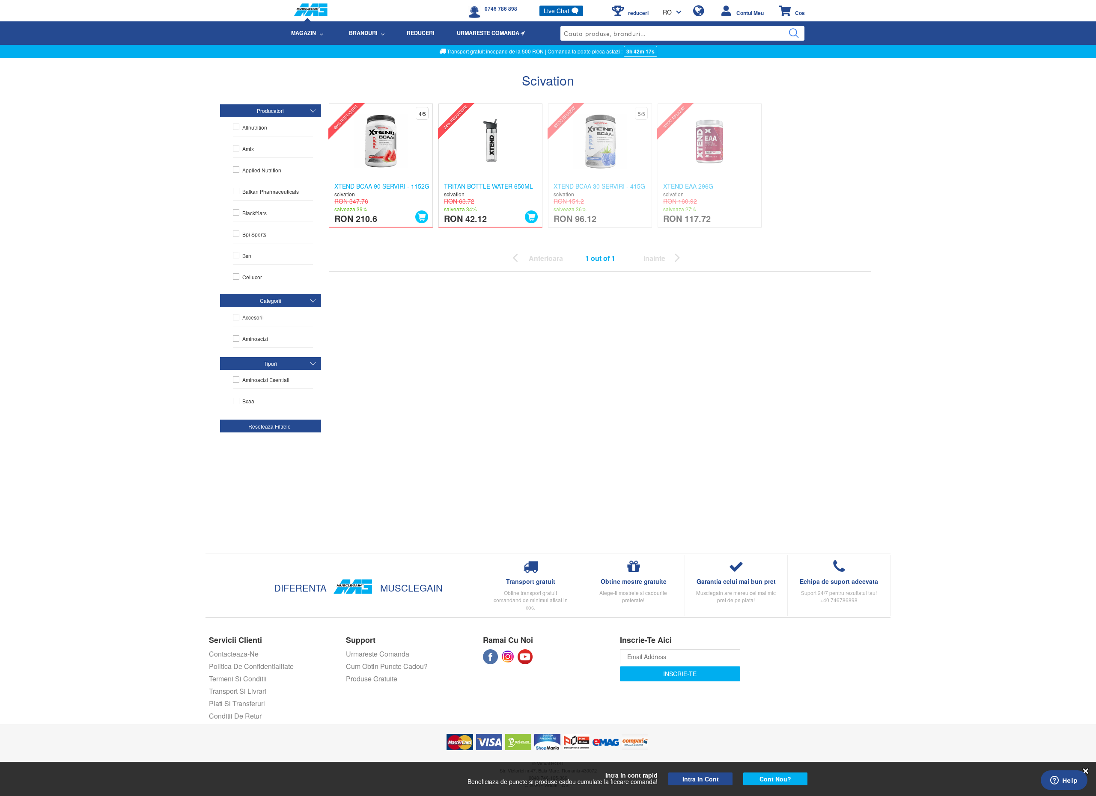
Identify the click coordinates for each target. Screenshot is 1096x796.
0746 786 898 (501, 8)
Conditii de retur (235, 716)
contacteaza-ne (234, 654)
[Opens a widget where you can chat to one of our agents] (1063, 781)
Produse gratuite (371, 679)
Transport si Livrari (237, 691)
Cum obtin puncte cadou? (387, 666)
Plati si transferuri (237, 703)
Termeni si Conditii (238, 679)
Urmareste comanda (377, 654)
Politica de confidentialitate (251, 666)
